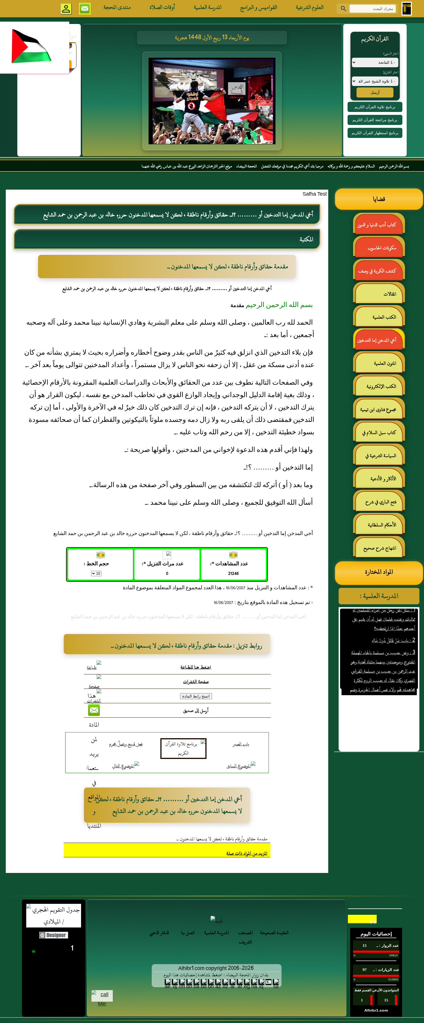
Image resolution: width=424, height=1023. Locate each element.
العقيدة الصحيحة (274, 932)
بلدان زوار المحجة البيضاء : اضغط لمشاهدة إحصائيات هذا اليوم (216, 974)
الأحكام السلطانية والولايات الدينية (385, 527)
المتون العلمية (385, 363)
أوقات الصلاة (162, 7)
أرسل (375, 92)
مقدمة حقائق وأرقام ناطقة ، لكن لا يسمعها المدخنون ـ (222, 839)
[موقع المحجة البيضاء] (213, 102)
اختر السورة (390, 53)
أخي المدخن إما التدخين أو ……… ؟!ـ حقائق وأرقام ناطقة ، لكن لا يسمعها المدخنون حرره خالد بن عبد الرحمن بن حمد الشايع (379, 343)
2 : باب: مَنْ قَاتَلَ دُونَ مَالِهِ (393, 625)
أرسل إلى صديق (196, 710)
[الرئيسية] (406, 9)
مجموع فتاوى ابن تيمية (378, 409)
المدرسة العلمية (208, 7)
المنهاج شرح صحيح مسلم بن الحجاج (382, 550)
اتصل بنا (188, 932)
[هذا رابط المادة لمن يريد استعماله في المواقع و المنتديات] (94, 761)
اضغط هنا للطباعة (196, 667)
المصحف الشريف (245, 937)
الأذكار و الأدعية (383, 478)
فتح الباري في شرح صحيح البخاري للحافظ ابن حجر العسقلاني (379, 504)
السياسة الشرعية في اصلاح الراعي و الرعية (383, 458)
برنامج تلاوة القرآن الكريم (374, 107)
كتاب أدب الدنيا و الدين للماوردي (379, 227)
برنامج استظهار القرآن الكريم (375, 133)
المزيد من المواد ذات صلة (246, 853)
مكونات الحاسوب (382, 248)
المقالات (390, 294)
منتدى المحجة (117, 7)
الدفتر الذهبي (159, 932)
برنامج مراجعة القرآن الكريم (374, 120)
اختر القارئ (390, 72)
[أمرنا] (216, 920)
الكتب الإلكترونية (381, 386)
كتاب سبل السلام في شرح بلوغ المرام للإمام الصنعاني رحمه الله (382, 435)
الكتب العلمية (384, 317)
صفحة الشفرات (196, 681)
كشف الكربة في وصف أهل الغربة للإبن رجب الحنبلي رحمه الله (380, 273)
